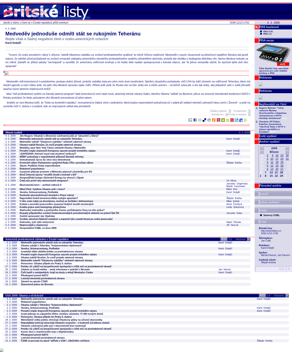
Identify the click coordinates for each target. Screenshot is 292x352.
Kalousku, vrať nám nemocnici (37, 222)
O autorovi (240, 111)
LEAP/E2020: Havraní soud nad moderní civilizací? (48, 153)
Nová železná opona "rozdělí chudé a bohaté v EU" (48, 174)
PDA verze (266, 40)
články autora (218, 111)
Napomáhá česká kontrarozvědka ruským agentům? (49, 198)
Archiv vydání (269, 141)
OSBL (263, 210)
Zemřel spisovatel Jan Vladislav (37, 216)
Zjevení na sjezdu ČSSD (34, 281)
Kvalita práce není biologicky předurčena (43, 207)
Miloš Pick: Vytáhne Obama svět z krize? (42, 189)
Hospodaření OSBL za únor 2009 (38, 228)
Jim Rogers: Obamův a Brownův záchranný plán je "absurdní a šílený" (59, 135)
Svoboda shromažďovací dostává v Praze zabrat (47, 195)
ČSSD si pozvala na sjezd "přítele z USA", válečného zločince (55, 340)
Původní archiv (270, 185)
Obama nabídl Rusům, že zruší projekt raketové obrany (51, 144)
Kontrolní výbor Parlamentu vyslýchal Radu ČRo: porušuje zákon (56, 162)
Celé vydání (267, 136)
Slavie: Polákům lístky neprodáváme (40, 165)
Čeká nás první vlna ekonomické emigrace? (44, 180)
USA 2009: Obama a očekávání (24, 295)
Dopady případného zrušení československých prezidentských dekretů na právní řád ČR (69, 213)
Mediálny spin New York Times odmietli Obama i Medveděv (53, 147)
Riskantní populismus (32, 168)
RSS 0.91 (268, 31)
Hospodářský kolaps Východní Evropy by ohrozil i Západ (52, 177)
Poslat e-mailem (237, 114)
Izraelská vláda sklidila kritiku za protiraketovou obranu (52, 251)
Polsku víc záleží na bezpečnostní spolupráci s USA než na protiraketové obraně (66, 266)
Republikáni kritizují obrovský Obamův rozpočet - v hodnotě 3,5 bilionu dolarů (65, 322)
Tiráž (262, 221)
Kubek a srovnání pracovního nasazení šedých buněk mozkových (57, 204)
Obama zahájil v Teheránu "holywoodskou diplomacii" (51, 245)
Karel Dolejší (13, 42)
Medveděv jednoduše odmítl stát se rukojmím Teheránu (51, 138)
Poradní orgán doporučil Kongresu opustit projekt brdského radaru (58, 150)
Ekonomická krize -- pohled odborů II (40, 185)
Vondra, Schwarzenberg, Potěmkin (39, 192)
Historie (242, 239)
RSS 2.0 (267, 34)
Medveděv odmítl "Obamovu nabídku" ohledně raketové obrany (55, 141)
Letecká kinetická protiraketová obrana (43, 278)
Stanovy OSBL (271, 215)
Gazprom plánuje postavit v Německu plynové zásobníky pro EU (56, 171)
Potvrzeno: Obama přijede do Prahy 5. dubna (46, 263)
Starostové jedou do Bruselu (37, 284)
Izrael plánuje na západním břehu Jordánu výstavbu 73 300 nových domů (62, 314)
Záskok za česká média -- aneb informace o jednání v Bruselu (55, 269)
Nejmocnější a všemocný (34, 225)
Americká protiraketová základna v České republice (37, 239)
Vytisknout (217, 114)
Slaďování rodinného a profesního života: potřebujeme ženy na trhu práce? (62, 210)
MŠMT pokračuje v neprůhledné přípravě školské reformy (52, 156)
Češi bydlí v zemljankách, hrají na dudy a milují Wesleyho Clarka (57, 272)
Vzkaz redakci (269, 202)
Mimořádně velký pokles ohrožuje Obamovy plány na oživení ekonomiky (61, 319)
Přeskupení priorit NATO (34, 275)
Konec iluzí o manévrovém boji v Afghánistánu (47, 331)
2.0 (226, 239)
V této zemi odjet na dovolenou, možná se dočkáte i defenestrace (56, 201)
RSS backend (269, 27)
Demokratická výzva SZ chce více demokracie (45, 159)
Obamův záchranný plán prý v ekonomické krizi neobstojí (53, 325)
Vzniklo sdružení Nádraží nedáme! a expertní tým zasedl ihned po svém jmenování (66, 219)
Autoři (263, 194)
